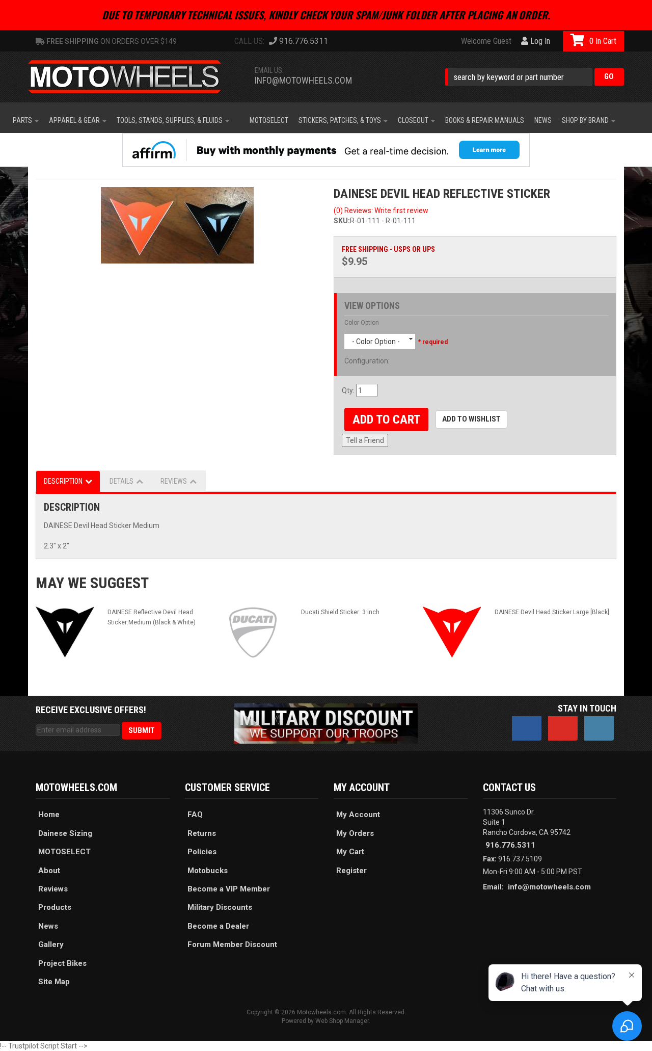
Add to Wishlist (471, 419)
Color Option (361, 322)
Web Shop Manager (342, 1020)
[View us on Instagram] (599, 728)
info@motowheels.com (303, 80)
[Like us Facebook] (526, 728)
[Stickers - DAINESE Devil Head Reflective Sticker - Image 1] (177, 225)
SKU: (342, 221)
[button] (534, 77)
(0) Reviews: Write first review (381, 210)
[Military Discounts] (326, 723)
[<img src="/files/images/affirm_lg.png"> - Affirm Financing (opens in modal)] (326, 150)
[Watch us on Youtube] (563, 728)
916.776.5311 (510, 845)
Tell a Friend (365, 440)
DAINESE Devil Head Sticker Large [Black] (552, 612)
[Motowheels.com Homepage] (132, 77)
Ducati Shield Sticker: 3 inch (340, 612)
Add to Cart (386, 419)
